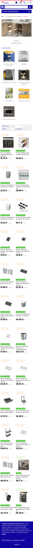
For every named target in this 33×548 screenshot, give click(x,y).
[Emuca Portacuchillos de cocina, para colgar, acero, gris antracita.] (8, 497)
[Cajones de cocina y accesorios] (9, 56)
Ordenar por (5, 126)
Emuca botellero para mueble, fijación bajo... (22, 153)
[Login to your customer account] (16, 2)
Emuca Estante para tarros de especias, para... (6, 444)
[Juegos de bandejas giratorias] (24, 74)
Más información (7, 540)
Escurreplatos (9, 101)
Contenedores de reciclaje (9, 82)
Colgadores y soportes (24, 101)
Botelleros (24, 64)
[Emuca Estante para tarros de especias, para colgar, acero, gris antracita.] (8, 433)
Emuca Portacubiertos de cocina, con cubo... (23, 411)
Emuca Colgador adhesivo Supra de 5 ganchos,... (6, 154)
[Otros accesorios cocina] (9, 111)
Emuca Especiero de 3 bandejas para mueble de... (23, 509)
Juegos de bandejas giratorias (23, 83)
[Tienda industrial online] (6, 2)
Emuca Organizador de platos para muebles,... (7, 411)
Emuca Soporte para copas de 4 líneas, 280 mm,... (23, 186)
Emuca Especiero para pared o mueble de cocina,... (23, 476)
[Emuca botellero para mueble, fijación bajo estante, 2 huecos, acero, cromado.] (24, 142)
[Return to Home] (2, 16)
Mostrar (4, 129)
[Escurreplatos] (9, 93)
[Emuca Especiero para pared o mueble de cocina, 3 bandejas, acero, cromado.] (24, 465)
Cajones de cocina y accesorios (9, 65)
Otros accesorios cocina (9, 119)
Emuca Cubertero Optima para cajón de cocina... (7, 251)
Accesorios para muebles (13, 16)
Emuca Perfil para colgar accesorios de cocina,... (23, 218)
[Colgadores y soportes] (24, 93)
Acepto (17, 544)
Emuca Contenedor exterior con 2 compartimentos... (22, 347)
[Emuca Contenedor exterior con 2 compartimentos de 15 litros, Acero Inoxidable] (24, 336)
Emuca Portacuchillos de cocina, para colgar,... (8, 508)
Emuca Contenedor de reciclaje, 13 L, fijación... (7, 186)
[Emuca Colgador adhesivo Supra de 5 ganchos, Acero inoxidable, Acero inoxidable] (8, 142)
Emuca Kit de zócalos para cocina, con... (7, 282)
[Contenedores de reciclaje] (9, 74)
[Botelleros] (24, 56)
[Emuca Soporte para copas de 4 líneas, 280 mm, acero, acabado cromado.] (24, 175)
